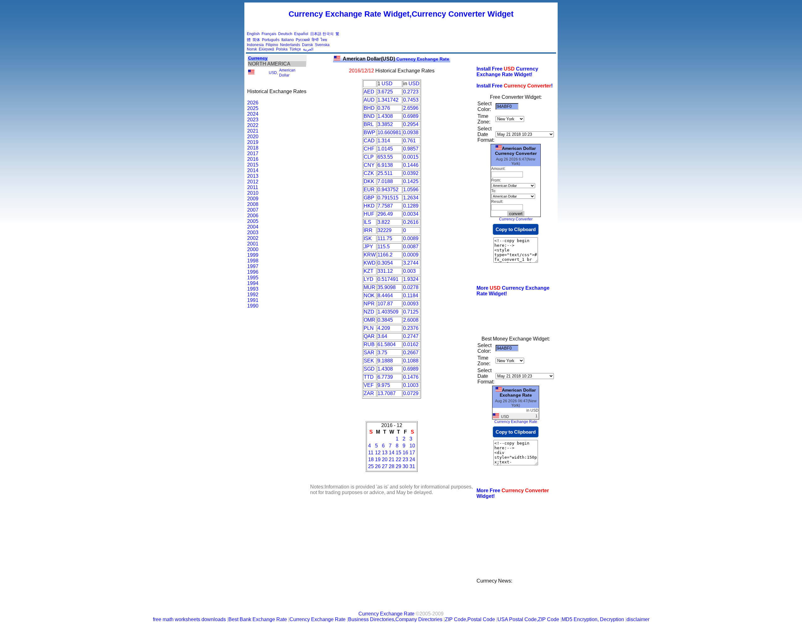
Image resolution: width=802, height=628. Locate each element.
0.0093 (411, 303)
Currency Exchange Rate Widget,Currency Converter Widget (401, 13)
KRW (370, 254)
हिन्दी (315, 40)
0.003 (409, 271)
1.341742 (388, 100)
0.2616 (411, 222)
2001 (252, 243)
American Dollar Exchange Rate (518, 393)
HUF (369, 214)
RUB (369, 344)
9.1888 (385, 360)
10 (412, 445)
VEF (369, 385)
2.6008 (411, 320)
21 (391, 459)
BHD (369, 108)
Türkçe (295, 49)
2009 (252, 198)
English (253, 34)
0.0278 (411, 287)
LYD (368, 279)
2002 (252, 238)
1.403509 (388, 311)
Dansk (307, 45)
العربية (308, 49)
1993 (252, 289)
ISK (368, 238)
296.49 (385, 214)
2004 (252, 227)
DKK (369, 181)
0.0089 (411, 238)
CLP (369, 157)
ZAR (369, 393)
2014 (252, 170)
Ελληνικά (266, 49)
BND (369, 116)
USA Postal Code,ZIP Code (528, 619)
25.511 (385, 173)
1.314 (384, 140)
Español (301, 34)
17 (412, 452)
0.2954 (411, 124)
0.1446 (411, 165)
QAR (369, 336)
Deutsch (285, 34)
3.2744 (411, 263)
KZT (368, 271)
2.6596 (411, 108)
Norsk (252, 49)
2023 (252, 119)
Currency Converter (516, 219)
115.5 (384, 246)
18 (371, 459)
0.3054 (385, 263)
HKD (369, 205)
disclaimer (638, 619)
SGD (369, 369)
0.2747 (411, 336)
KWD (370, 263)
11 (370, 452)
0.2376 (411, 328)
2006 (252, 215)
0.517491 (388, 279)
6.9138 (385, 165)
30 (405, 466)
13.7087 (387, 393)
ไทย (323, 40)
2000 (252, 249)
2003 (252, 232)
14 (391, 452)
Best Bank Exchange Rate (257, 619)
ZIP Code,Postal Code (470, 619)
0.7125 (411, 311)
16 (405, 452)
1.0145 (385, 148)
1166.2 (385, 254)
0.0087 (411, 246)
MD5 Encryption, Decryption (593, 619)
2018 (252, 147)
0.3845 (385, 320)
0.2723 (411, 91)
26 (378, 466)
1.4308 (385, 116)
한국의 (328, 34)
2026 (252, 102)
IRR (368, 230)
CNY (369, 165)
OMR (369, 320)
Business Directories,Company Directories (395, 619)
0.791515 (388, 197)
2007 (252, 210)
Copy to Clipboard (516, 229)
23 (405, 459)
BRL (369, 124)
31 (412, 466)
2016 (252, 159)
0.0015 (411, 157)
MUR (369, 287)
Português (270, 40)
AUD (369, 100)
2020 (252, 136)
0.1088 (411, 360)
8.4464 (385, 295)
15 (398, 452)
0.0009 (411, 254)
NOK (369, 295)
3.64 (382, 336)
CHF (369, 148)
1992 (252, 294)
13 (385, 452)
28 (391, 466)
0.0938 (411, 132)
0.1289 (411, 205)
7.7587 (385, 205)
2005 (252, 221)
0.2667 (411, 352)
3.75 (382, 352)
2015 (252, 164)
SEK (369, 360)
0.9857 (411, 148)
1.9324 (411, 279)
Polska (282, 49)
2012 (252, 181)
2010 (252, 193)
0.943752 (388, 189)
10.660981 (389, 132)
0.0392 (411, 173)
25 (371, 466)
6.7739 (385, 377)
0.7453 (411, 100)
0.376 (384, 108)
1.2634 (411, 197)
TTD (369, 377)
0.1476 (411, 377)
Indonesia (255, 45)
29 (398, 466)
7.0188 (385, 181)
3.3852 (385, 124)
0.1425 (411, 181)
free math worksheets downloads (189, 619)
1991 (252, 300)
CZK (369, 173)
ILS (367, 222)
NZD (369, 311)
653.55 (385, 157)
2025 (252, 108)
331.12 (385, 271)
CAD (369, 140)
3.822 (384, 222)
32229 (385, 230)
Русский (303, 40)
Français (269, 34)
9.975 (384, 385)
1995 (252, 277)
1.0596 (411, 189)
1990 (252, 306)
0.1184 (410, 295)
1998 (252, 260)
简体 (256, 40)
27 (385, 466)
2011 (252, 187)
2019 (252, 142)
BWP (369, 132)
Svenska (322, 45)
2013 (252, 176)
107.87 (385, 303)
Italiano (287, 40)
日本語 (315, 34)
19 (378, 459)
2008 (252, 204)
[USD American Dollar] (251, 73)
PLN (369, 328)
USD (273, 73)
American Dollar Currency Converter (516, 151)
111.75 (385, 238)
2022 (252, 125)
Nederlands (290, 45)
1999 (252, 255)
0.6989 (411, 116)
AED (369, 91)
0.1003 (411, 385)
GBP (369, 197)
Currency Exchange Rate (396, 58)
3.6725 (385, 91)
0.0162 (411, 344)
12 (378, 452)
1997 (252, 266)
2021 (252, 131)
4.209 (384, 328)
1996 (252, 272)
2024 (252, 114)
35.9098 (387, 287)
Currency (258, 58)
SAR (369, 352)
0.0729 (411, 393)
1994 (252, 283)
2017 (252, 153)
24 (412, 459)
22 (398, 459)
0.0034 (411, 214)
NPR (369, 303)
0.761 (409, 140)
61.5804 (387, 344)
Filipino (272, 45)
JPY (368, 246)
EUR (369, 189)
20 (385, 459)
